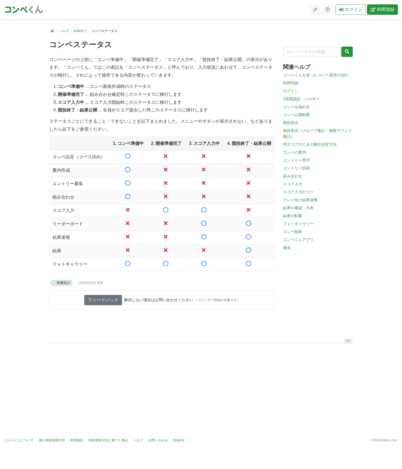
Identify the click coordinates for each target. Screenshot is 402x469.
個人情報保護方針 (52, 440)
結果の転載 (292, 216)
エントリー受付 (296, 160)
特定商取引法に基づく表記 (108, 440)
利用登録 (385, 9)
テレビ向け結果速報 (300, 200)
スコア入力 (292, 184)
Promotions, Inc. (386, 440)
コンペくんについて (19, 440)
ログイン (353, 9)
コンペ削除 (292, 231)
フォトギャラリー (298, 223)
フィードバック (103, 300)
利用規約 (76, 440)
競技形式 (290, 122)
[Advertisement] (201, 384)
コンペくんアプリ (298, 239)
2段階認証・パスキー (301, 99)
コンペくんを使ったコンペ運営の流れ (315, 75)
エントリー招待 (296, 168)
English (178, 440)
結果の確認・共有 (298, 208)
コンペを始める (296, 107)
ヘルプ (64, 31)
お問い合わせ (158, 440)
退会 (287, 247)
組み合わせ (292, 176)
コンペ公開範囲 (296, 115)
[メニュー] (315, 9)
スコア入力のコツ (298, 192)
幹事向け (80, 31)
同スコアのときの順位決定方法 (310, 144)
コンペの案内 (294, 152)
